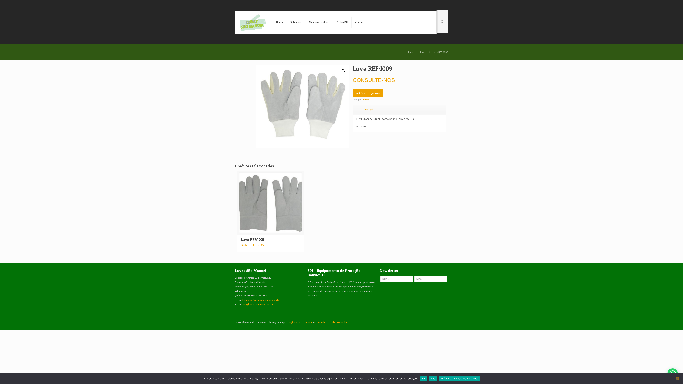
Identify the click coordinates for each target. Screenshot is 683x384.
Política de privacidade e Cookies (331, 322)
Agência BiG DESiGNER (301, 322)
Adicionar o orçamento (368, 93)
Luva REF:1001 (252, 239)
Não (433, 378)
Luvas (423, 52)
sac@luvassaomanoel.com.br (257, 304)
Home (410, 52)
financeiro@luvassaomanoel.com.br (260, 300)
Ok (423, 378)
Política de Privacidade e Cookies (460, 378)
